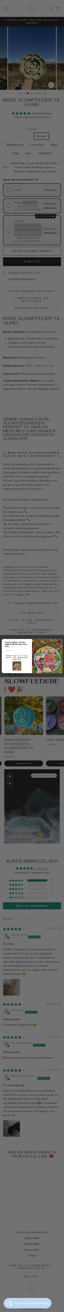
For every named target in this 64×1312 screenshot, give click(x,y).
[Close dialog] (59, 641)
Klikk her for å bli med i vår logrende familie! (17, 657)
